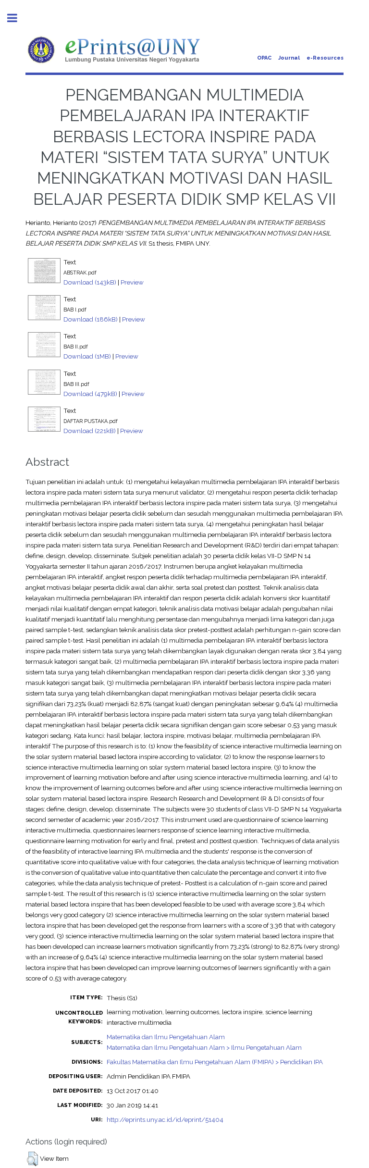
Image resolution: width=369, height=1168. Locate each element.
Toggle (17, 18)
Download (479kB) (90, 394)
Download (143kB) (89, 282)
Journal (289, 58)
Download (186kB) (90, 319)
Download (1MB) (87, 356)
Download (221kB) (89, 431)
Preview (132, 282)
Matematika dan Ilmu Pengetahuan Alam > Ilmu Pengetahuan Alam (204, 1047)
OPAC (264, 58)
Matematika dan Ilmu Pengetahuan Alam (166, 1037)
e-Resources (325, 58)
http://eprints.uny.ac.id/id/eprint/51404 (165, 1119)
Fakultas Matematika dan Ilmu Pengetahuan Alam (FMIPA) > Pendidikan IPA (215, 1062)
